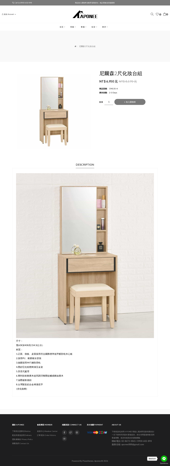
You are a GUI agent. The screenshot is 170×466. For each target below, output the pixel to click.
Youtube (64, 438)
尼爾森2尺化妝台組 (87, 46)
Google (77, 432)
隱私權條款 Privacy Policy (22, 439)
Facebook (64, 432)
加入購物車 (131, 102)
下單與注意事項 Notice (21, 431)
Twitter (70, 432)
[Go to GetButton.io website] (164, 463)
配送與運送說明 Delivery (22, 435)
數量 (101, 102)
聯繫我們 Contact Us (20, 443)
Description (85, 164)
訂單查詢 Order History (46, 435)
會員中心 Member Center (47, 431)
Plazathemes (88, 461)
